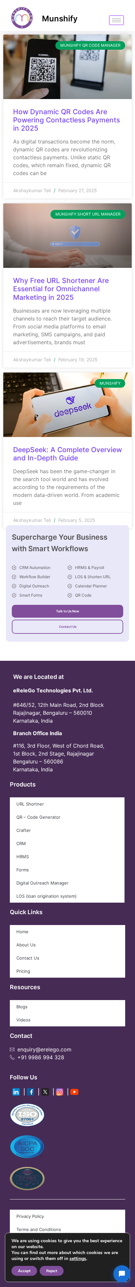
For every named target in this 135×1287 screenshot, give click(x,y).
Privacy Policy (30, 1216)
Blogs (22, 1006)
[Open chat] (121, 1273)
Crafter (23, 830)
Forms (22, 869)
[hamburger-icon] (116, 20)
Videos (23, 1019)
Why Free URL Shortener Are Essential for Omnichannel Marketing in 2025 (61, 288)
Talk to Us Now (67, 611)
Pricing (23, 971)
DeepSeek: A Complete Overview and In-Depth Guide (67, 454)
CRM (21, 843)
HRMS (22, 856)
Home (22, 931)
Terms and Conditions (38, 1229)
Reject (51, 1271)
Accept (24, 1271)
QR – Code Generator (38, 817)
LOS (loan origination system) (46, 896)
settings (77, 1259)
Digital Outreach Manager (42, 883)
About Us (26, 944)
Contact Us (67, 627)
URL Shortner (30, 804)
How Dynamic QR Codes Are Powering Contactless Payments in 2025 (66, 120)
